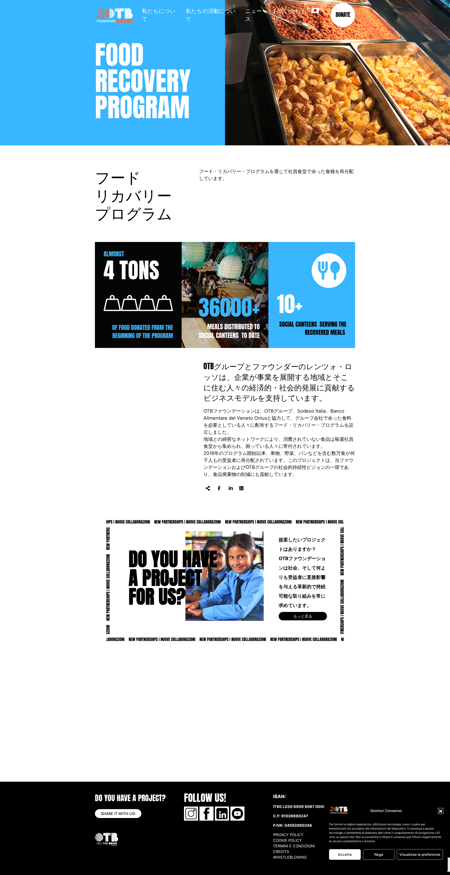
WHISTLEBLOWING (290, 857)
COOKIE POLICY (287, 840)
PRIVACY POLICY (395, 866)
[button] (440, 810)
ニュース (253, 15)
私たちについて (159, 15)
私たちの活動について (211, 15)
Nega (378, 854)
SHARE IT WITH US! (118, 813)
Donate (343, 15)
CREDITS (281, 851)
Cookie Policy (372, 866)
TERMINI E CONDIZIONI (294, 846)
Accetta (345, 854)
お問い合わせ (287, 15)
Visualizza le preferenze (419, 854)
